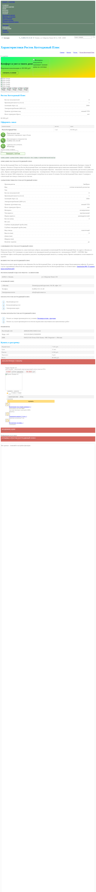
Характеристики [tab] (17, 157)
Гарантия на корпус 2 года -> (18, 416)
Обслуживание (7, 18)
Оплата (5, 30)
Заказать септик (13, 154)
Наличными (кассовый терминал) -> (20, 407)
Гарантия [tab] (42, 157)
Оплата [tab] (27, 157)
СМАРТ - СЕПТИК (8, 2)
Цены (4, 8)
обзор (21, 396)
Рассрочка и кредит (9, 15)
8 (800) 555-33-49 (26, 38)
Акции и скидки (8, 7)
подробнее (5, 56)
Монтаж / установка (9, 17)
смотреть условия (9, 73)
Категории (6, 38)
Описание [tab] (5, 157)
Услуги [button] (5, 13)
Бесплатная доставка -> (16, 423)
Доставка (5, 25)
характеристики (13, 396)
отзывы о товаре (16, 393)
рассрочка (20, 371)
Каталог (5, 10)
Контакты (6, 27)
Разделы (5, 12)
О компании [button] (6, 28)
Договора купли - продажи (46, 318)
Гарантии (6, 32)
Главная (5, 5)
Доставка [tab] (34, 157)
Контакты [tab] (51, 157)
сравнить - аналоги (13, 391)
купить (30, 401)
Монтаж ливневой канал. (11, 22)
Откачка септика (8, 20)
